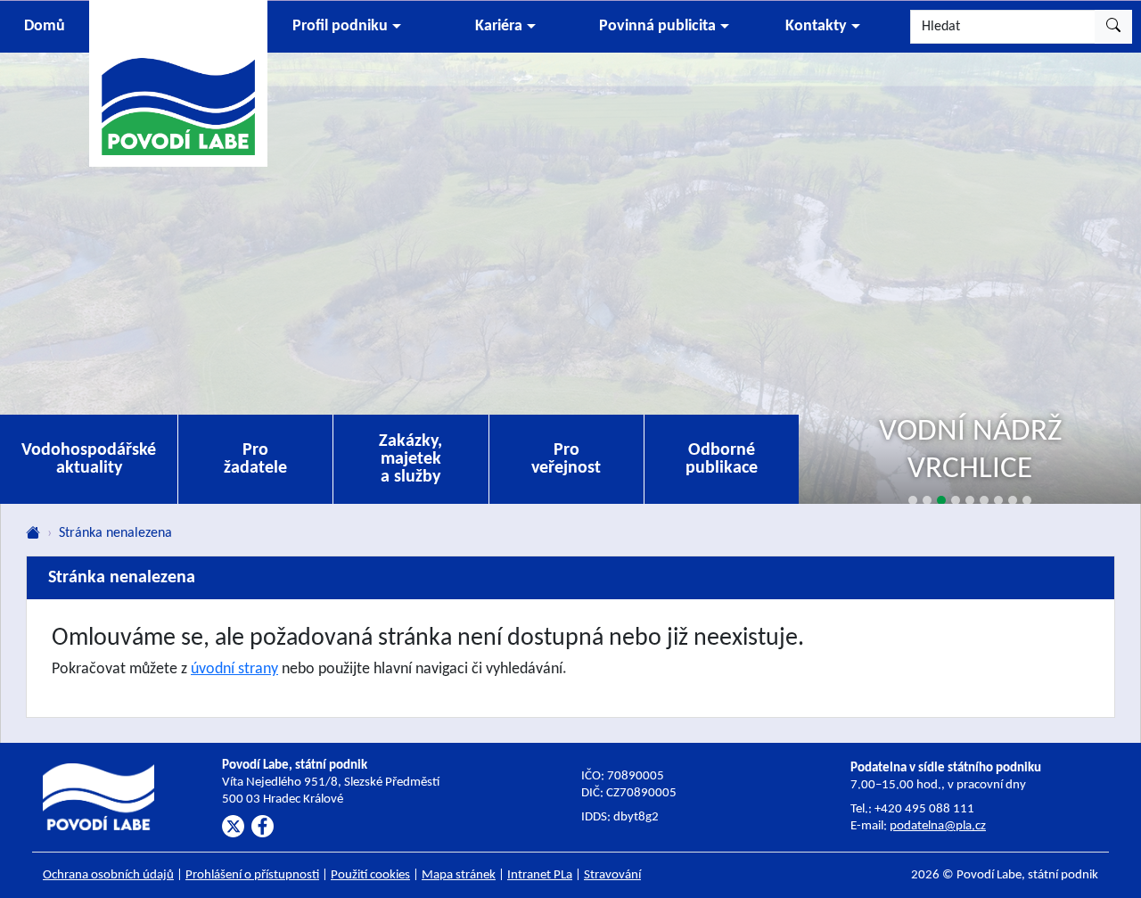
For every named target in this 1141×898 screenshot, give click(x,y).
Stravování (612, 875)
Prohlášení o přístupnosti (252, 875)
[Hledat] (1113, 27)
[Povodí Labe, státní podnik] (178, 82)
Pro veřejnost (566, 459)
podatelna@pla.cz (938, 826)
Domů (44, 26)
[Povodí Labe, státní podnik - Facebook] (262, 826)
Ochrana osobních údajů (108, 875)
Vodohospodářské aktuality (88, 459)
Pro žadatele (255, 459)
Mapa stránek (459, 875)
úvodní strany (234, 669)
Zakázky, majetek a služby (410, 459)
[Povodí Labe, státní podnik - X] (233, 826)
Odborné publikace (721, 459)
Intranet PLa (539, 875)
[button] (346, 27)
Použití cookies (370, 875)
